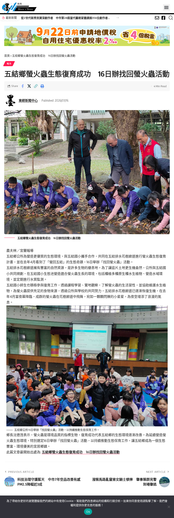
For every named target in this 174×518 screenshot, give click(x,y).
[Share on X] (29, 86)
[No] (169, 507)
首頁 (7, 55)
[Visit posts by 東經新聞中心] (10, 100)
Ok (88, 511)
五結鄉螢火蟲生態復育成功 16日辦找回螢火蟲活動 (81, 452)
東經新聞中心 (28, 100)
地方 (9, 63)
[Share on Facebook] (22, 86)
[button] (166, 7)
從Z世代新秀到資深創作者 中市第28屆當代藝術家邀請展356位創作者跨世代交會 (66, 18)
